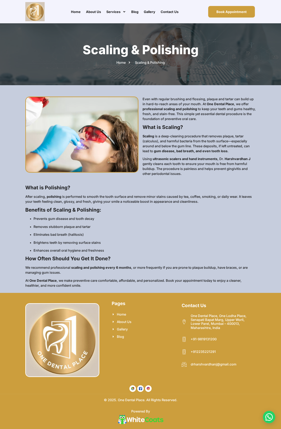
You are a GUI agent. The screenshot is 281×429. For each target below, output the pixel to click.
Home (76, 12)
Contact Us (170, 12)
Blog (134, 12)
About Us (93, 12)
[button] (269, 417)
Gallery (149, 12)
